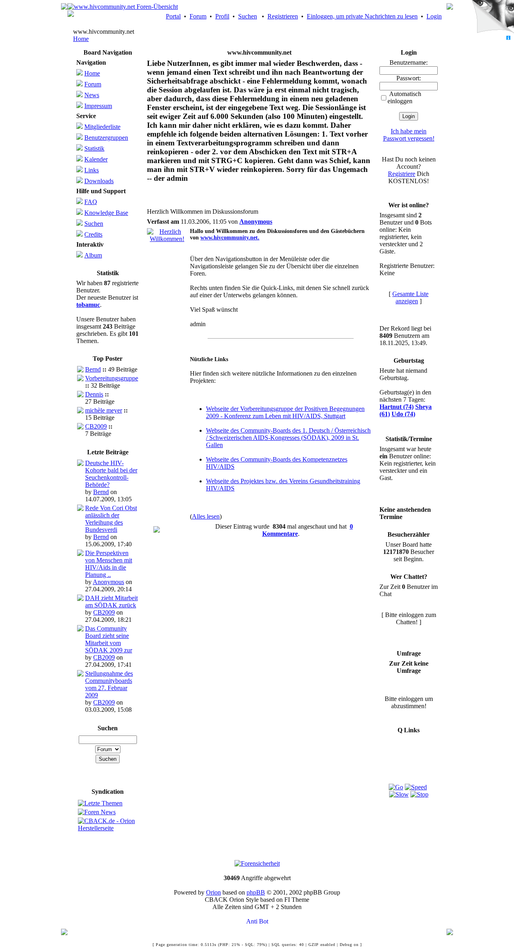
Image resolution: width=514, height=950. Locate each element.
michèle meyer (103, 410)
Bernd (93, 369)
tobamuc (88, 304)
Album (93, 255)
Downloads (99, 181)
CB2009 (96, 426)
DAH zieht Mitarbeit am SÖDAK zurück (111, 602)
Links (91, 170)
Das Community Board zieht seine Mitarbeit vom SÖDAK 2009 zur (108, 639)
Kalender (96, 159)
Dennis (94, 394)
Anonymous (108, 581)
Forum (198, 16)
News (91, 95)
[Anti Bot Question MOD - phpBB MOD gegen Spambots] (257, 921)
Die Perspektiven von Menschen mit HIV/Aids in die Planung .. (108, 564)
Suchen (247, 16)
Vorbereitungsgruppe (111, 378)
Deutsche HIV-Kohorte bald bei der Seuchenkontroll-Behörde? (111, 474)
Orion (213, 892)
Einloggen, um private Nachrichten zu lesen (362, 16)
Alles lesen (206, 516)
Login (434, 16)
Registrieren (282, 16)
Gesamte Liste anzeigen (410, 297)
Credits (93, 234)
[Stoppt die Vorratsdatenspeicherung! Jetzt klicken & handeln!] (491, 17)
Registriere (401, 173)
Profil (222, 16)
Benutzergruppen (106, 137)
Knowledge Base (106, 212)
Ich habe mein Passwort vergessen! (408, 135)
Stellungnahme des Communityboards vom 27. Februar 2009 (109, 684)
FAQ (90, 201)
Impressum (98, 105)
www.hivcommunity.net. (229, 238)
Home (81, 38)
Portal (173, 16)
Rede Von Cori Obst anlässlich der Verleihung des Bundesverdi (111, 519)
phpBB (256, 892)
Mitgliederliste (102, 126)
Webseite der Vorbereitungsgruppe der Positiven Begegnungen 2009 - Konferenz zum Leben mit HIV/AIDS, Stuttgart (285, 412)
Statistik (94, 148)
